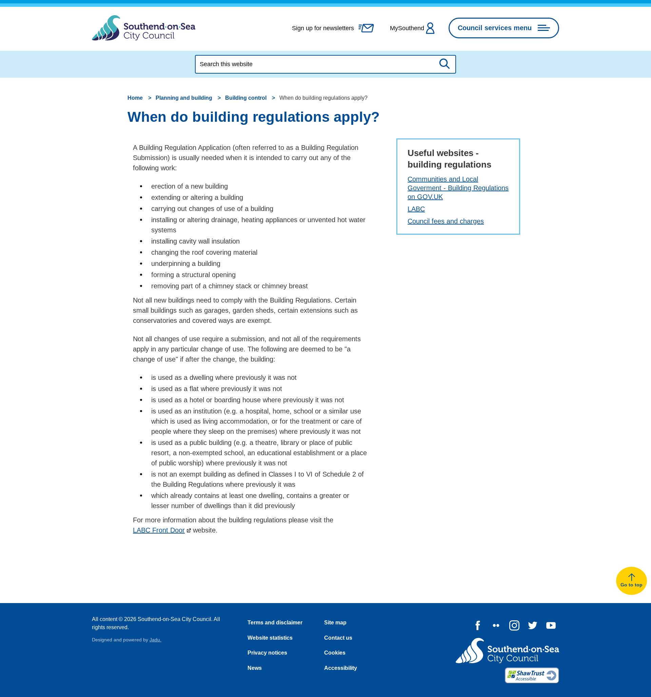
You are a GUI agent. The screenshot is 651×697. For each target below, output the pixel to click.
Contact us (338, 638)
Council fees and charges (446, 221)
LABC (416, 209)
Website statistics (270, 638)
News (255, 668)
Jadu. (155, 639)
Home (135, 98)
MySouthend (407, 28)
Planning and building (184, 98)
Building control (246, 98)
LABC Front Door (159, 530)
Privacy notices (267, 653)
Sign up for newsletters (323, 28)
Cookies (335, 653)
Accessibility (340, 668)
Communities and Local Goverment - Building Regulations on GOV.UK (458, 187)
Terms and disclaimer (275, 622)
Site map (335, 622)
